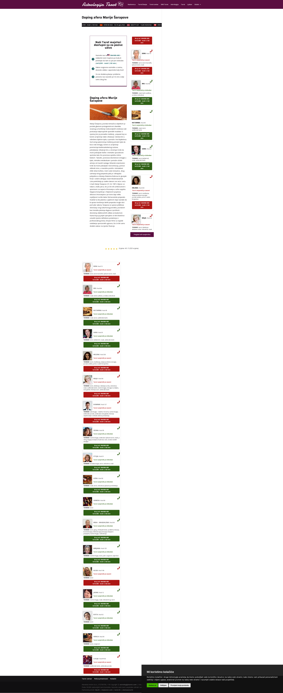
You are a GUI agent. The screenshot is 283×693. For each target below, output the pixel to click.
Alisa (95, 562)
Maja (144, 210)
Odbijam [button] (163, 685)
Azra (95, 470)
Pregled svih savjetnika (142, 234)
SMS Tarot (164, 4)
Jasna (95, 584)
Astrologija (175, 4)
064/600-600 (115, 55)
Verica (96, 628)
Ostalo (196, 4)
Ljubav (189, 4)
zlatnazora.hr (127, 690)
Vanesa (96, 492)
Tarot (183, 4)
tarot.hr (117, 690)
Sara (144, 141)
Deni (144, 45)
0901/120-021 (161, 25)
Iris (143, 75)
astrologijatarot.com (128, 685)
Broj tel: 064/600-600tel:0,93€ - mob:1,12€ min (142, 62)
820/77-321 (134, 25)
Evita (95, 606)
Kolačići (113, 679)
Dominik (96, 396)
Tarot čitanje (142, 4)
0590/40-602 (107, 25)
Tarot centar (153, 4)
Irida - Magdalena (101, 514)
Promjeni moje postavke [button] (180, 685)
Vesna (95, 422)
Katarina (136, 114)
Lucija (95, 650)
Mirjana (96, 540)
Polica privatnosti (101, 679)
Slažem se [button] (152, 685)
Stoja (95, 448)
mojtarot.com (107, 690)
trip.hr (97, 690)
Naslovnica (132, 4)
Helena (135, 180)
